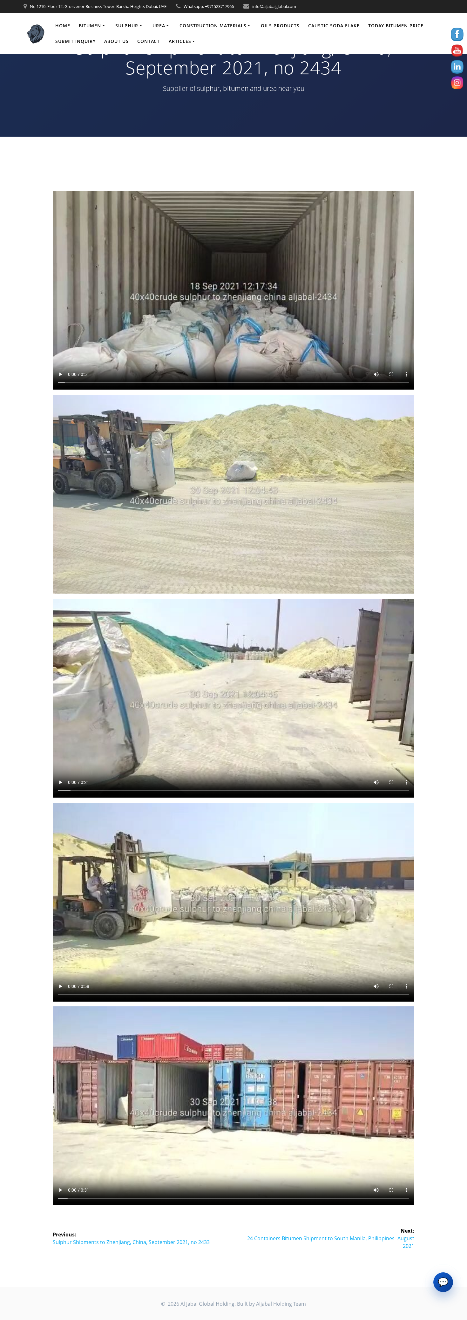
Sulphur (126, 26)
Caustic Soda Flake (334, 26)
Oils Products (280, 26)
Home (62, 26)
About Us (116, 41)
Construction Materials (213, 26)
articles (180, 41)
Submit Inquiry (75, 41)
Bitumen (90, 26)
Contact (148, 41)
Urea (158, 26)
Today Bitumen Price (395, 26)
